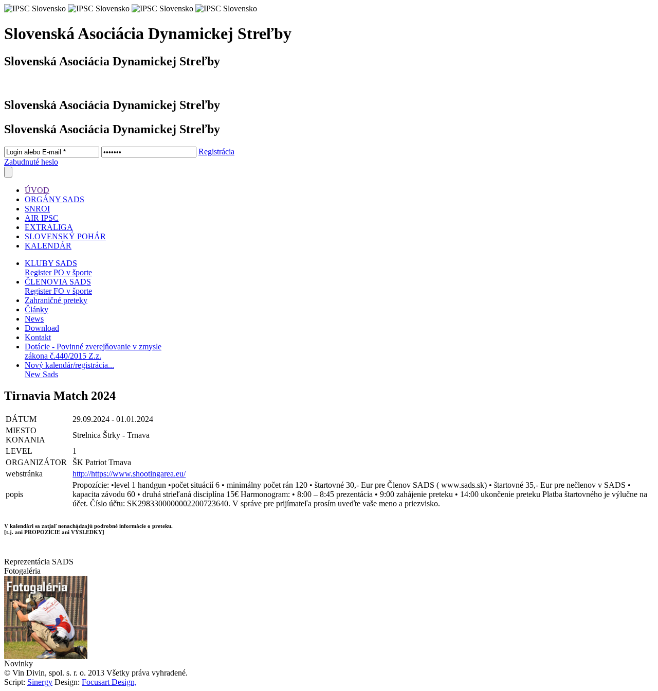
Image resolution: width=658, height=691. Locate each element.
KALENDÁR (48, 245)
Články (36, 309)
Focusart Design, (109, 682)
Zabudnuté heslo (31, 161)
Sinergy (39, 682)
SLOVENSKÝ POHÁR (65, 236)
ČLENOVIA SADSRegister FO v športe (58, 286)
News (34, 318)
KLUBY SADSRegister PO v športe (58, 268)
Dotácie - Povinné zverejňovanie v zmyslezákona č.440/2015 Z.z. (93, 351)
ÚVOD (37, 190)
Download (42, 328)
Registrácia (216, 151)
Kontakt (38, 337)
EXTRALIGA (49, 227)
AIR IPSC (42, 218)
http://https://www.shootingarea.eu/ (129, 473)
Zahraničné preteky (56, 300)
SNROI (37, 208)
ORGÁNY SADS (54, 199)
